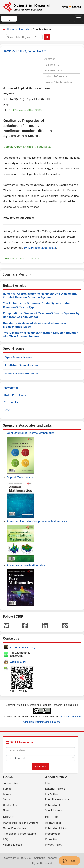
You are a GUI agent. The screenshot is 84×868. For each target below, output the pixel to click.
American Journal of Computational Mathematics (37, 521)
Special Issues (54, 810)
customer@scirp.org (22, 647)
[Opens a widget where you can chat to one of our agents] (69, 861)
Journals (23, 29)
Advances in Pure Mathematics (26, 565)
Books (7, 794)
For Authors (52, 794)
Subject (7, 788)
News (6, 810)
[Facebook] (25, 625)
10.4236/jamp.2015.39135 (25, 109)
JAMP (7, 51)
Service (9, 817)
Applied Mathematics (20, 477)
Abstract (49, 58)
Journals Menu (16, 274)
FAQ (7, 409)
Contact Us (11, 402)
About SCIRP (56, 777)
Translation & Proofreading (19, 833)
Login (9, 19)
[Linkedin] (45, 625)
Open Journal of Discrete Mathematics (30, 432)
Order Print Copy (15, 395)
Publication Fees (55, 805)
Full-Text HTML (53, 70)
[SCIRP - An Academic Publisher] (27, 6)
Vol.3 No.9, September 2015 (30, 51)
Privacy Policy (53, 844)
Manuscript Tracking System (20, 822)
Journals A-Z (11, 783)
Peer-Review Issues (57, 799)
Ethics (48, 783)
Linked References (55, 76)
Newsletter (11, 387)
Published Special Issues (21, 365)
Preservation (53, 833)
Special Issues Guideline (21, 373)
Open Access (53, 822)
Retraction (51, 839)
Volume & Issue (12, 844)
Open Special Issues (18, 357)
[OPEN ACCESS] (71, 6)
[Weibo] (65, 625)
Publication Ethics (56, 828)
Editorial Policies (55, 788)
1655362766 (18, 661)
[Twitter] (6, 625)
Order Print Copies (14, 828)
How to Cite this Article (57, 82)
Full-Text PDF (52, 64)
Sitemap (8, 799)
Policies (51, 817)
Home (10, 29)
